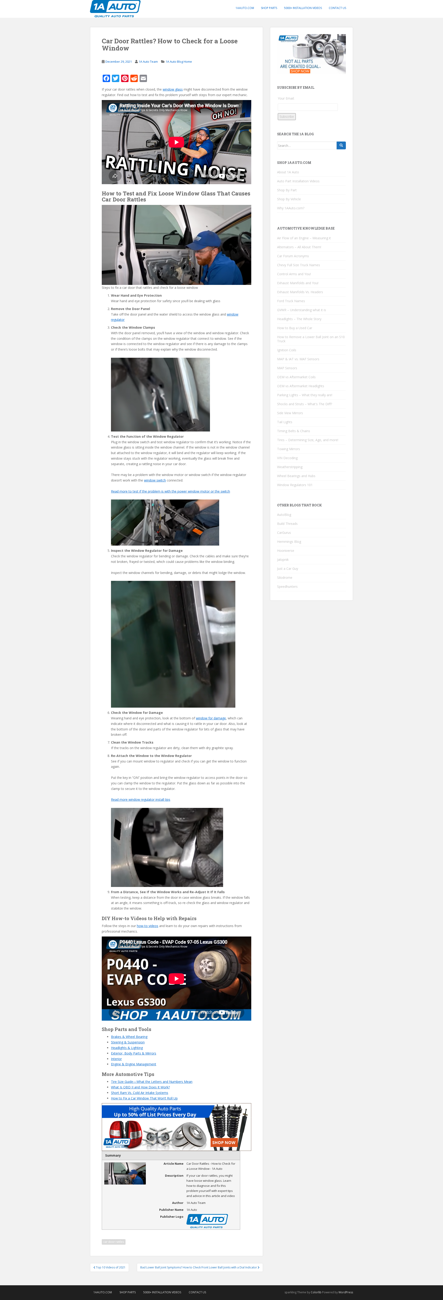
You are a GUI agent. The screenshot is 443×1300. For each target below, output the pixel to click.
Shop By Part (287, 190)
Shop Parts (269, 8)
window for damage (211, 718)
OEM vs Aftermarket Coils (296, 377)
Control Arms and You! (294, 274)
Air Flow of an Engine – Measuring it (304, 238)
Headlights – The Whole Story (299, 319)
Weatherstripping (289, 467)
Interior (116, 1059)
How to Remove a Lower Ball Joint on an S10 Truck (311, 339)
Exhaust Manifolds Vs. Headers (300, 292)
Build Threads (287, 523)
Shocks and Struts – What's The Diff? (304, 404)
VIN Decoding (287, 458)
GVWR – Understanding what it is (301, 310)
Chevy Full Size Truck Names (298, 265)
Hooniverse (285, 550)
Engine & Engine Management (133, 1064)
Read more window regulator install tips (140, 799)
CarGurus (284, 532)
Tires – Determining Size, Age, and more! (307, 440)
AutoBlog (284, 514)
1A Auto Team (148, 61)
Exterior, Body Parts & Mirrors (133, 1053)
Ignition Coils (286, 350)
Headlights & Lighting (127, 1048)
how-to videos (147, 926)
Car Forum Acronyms (293, 256)
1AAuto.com (245, 8)
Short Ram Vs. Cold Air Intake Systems (139, 1092)
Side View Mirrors (290, 413)
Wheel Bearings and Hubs (296, 476)
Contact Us (337, 8)
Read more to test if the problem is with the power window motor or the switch (170, 491)
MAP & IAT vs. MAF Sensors (298, 359)
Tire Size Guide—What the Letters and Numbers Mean (151, 1081)
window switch (155, 480)
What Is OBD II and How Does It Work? (140, 1087)
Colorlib (316, 1292)
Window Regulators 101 (295, 485)
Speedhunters (287, 586)
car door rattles (113, 1242)
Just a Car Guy (287, 568)
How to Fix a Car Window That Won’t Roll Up (144, 1098)
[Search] (341, 145)
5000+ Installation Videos (303, 8)
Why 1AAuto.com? (290, 208)
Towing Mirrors (288, 449)
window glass (173, 89)
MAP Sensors (287, 368)
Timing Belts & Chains (293, 431)
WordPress (345, 1292)
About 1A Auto (288, 172)
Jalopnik (283, 559)
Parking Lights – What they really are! (304, 395)
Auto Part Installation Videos (298, 181)
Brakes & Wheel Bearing (129, 1036)
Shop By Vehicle (289, 199)
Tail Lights (284, 422)
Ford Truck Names (291, 301)
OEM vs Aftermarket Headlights (300, 386)
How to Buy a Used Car (294, 328)
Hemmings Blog (289, 541)
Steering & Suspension (128, 1042)
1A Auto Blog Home (179, 61)
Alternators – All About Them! (299, 247)
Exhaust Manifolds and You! (297, 283)
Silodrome (284, 577)
